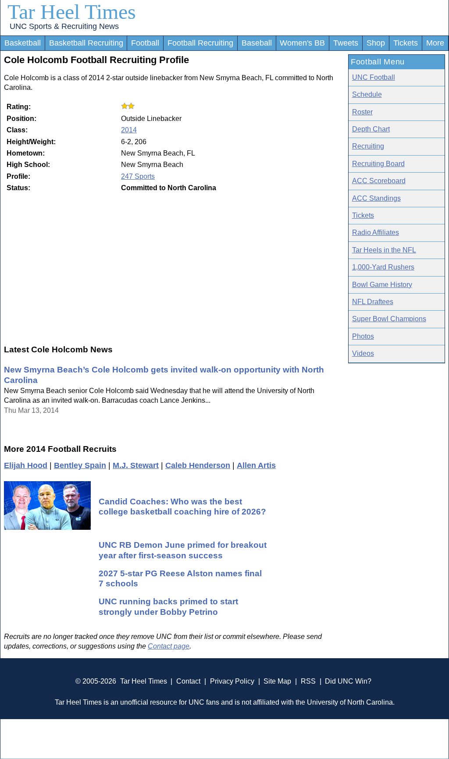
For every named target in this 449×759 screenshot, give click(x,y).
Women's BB (302, 43)
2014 (129, 130)
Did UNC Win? (348, 681)
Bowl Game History (382, 284)
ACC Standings (376, 198)
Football (145, 43)
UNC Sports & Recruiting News (64, 26)
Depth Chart (371, 129)
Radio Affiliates (375, 232)
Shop (376, 43)
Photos (363, 336)
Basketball (22, 43)
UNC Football (373, 77)
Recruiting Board (378, 163)
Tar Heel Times (71, 11)
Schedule (367, 94)
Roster (362, 112)
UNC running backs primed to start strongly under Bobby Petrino (168, 606)
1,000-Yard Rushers (383, 267)
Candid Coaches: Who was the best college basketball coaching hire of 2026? (182, 506)
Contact (188, 681)
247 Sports (138, 176)
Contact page (168, 646)
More (435, 43)
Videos (363, 353)
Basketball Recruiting (86, 43)
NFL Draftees (372, 301)
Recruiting (368, 146)
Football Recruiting (200, 43)
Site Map (277, 681)
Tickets (405, 43)
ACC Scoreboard (379, 180)
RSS (308, 681)
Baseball (257, 43)
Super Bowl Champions (389, 319)
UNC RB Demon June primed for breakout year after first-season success (183, 550)
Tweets (345, 43)
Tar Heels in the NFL (384, 250)
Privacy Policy (232, 681)
